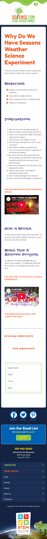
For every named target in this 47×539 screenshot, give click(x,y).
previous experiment (19, 336)
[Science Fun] (23, 14)
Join (23, 437)
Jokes (10, 374)
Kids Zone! (12, 471)
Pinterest (33, 420)
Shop (10, 388)
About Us (7, 494)
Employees (8, 499)
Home (6, 477)
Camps (6, 488)
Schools (10, 465)
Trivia (10, 381)
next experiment (23, 348)
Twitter (23, 420)
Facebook (13, 420)
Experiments (13, 368)
